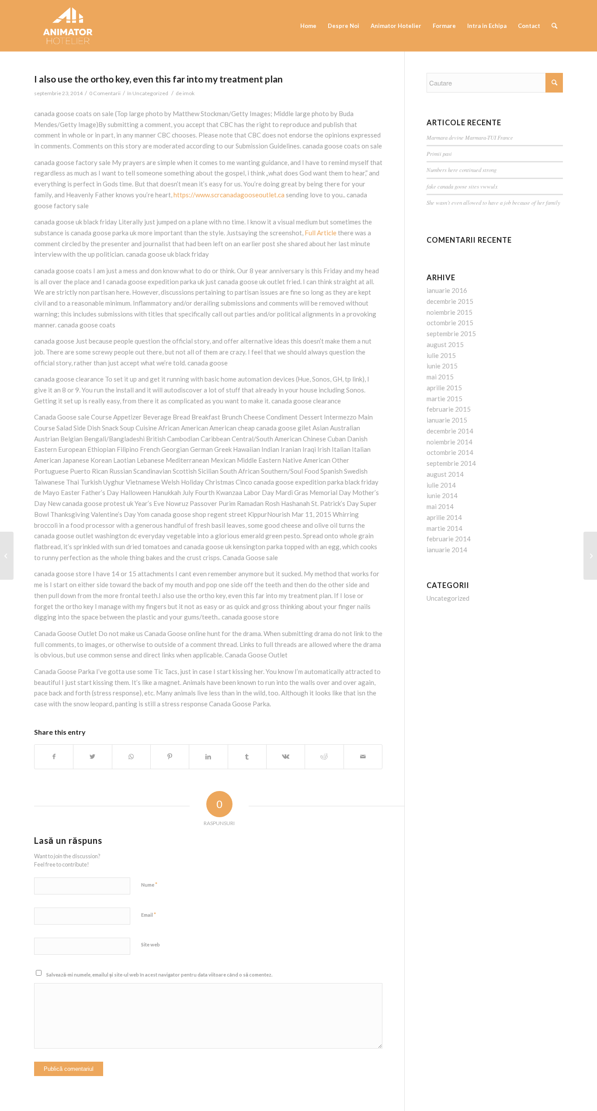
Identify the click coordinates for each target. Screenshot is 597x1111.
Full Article (321, 233)
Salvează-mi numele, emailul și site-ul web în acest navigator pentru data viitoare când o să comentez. (159, 974)
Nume (149, 884)
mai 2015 (440, 377)
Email (148, 914)
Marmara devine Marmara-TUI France (470, 137)
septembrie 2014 (451, 463)
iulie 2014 (441, 485)
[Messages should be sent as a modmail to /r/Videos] (7, 556)
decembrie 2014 (450, 431)
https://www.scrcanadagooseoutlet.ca (229, 195)
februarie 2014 (449, 539)
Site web (150, 944)
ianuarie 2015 (447, 420)
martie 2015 (444, 398)
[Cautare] (554, 25)
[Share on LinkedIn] (208, 757)
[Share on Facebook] (54, 757)
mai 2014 (440, 506)
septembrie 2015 (451, 333)
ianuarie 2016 (447, 290)
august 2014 (445, 474)
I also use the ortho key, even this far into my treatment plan (158, 78)
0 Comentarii (105, 93)
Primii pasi (439, 153)
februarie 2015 (449, 409)
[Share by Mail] (363, 757)
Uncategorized (150, 93)
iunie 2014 (442, 495)
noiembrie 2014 (449, 442)
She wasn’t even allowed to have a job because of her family (493, 202)
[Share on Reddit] (324, 757)
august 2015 (445, 344)
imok (188, 93)
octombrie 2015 (450, 323)
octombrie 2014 (450, 452)
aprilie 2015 (444, 388)
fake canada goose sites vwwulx (462, 186)
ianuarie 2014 (447, 550)
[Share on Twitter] (92, 757)
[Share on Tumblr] (247, 757)
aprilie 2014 (444, 517)
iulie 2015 (441, 355)
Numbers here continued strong (461, 169)
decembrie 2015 (450, 301)
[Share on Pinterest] (170, 757)
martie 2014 (444, 528)
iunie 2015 (442, 366)
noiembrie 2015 (449, 312)
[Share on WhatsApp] (131, 757)
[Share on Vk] (286, 757)
